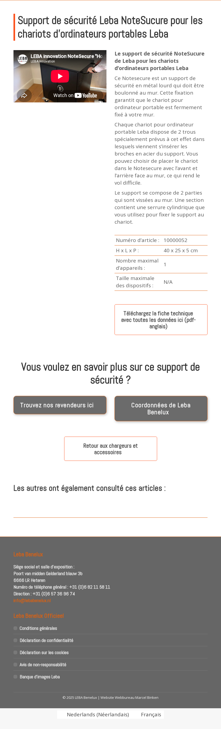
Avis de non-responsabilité (43, 664)
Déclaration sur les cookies (44, 652)
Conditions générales (38, 628)
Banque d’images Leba (40, 676)
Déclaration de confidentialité (46, 640)
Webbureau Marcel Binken (136, 697)
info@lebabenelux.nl (32, 600)
